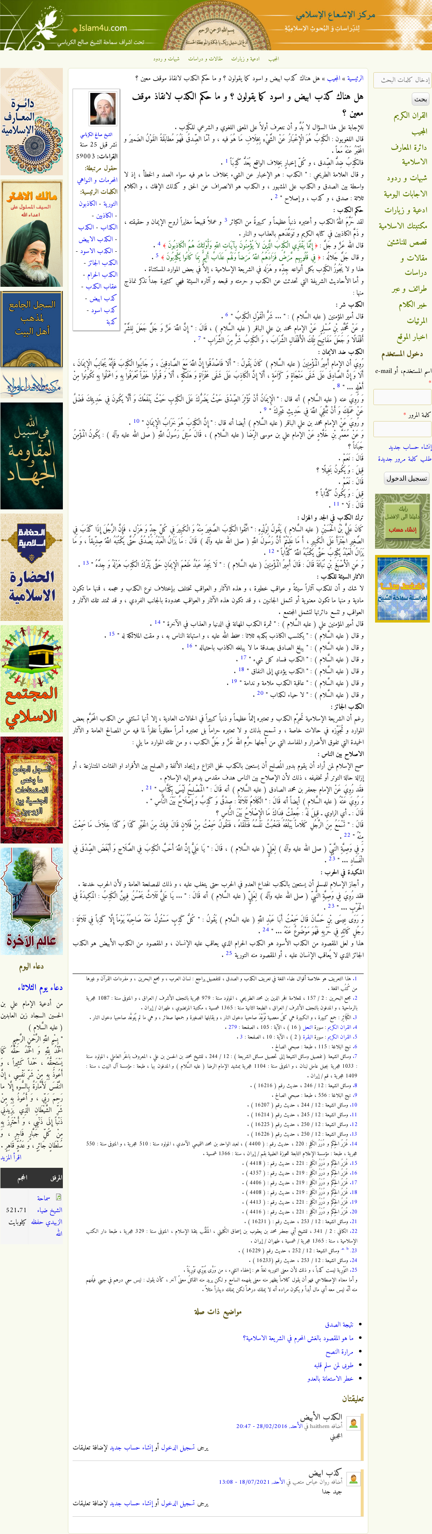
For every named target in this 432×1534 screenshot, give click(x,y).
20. (353, 1212)
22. (353, 1231)
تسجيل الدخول (178, 1448)
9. (355, 1095)
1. (355, 979)
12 (271, 551)
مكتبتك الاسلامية (403, 226)
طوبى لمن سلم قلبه (334, 1365)
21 (149, 788)
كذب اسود (104, 310)
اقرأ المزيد (10, 1158)
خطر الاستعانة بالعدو (331, 1379)
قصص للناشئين (407, 242)
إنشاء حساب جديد (131, 1448)
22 (347, 835)
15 (111, 634)
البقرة (308, 1037)
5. (355, 1037)
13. (353, 1134)
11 (336, 504)
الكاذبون (88, 204)
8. (355, 1086)
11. (353, 1115)
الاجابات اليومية (405, 194)
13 (85, 563)
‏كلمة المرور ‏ (417, 415)
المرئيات (417, 321)
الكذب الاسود (96, 251)
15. (353, 1163)
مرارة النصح (340, 1352)
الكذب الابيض (95, 239)
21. (353, 1222)
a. (343, 1248)
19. (353, 1202)
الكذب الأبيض (321, 1417)
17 (243, 658)
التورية (110, 204)
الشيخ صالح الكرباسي (96, 135)
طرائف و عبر (409, 289)
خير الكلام (413, 305)
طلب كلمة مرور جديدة (405, 459)
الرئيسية (355, 78)
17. (353, 1183)
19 (234, 681)
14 (157, 622)
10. (353, 1105)
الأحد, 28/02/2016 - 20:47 (269, 1426)
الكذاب (108, 228)
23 (332, 859)
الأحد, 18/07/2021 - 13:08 (252, 1482)
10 (136, 421)
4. (355, 1027)
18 (241, 669)
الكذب (86, 228)
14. (353, 1144)
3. (355, 1018)
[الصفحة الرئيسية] (216, 48)
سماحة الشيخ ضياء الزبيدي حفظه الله (46, 1216)
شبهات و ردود (166, 59)
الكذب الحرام (102, 275)
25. (353, 1270)
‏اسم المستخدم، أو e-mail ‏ (403, 377)
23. (353, 1251)
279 (232, 1027)
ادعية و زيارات (245, 59)
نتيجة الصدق (339, 1325)
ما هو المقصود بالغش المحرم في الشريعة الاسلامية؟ (298, 1338)
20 (260, 693)
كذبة (111, 322)
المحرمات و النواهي (97, 180)
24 (265, 930)
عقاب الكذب (101, 287)
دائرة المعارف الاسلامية (409, 155)
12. (353, 1124)
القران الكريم (339, 1027)
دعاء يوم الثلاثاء (40, 987)
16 (189, 646)
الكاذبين (104, 216)
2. (355, 998)
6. (355, 1047)
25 (229, 953)
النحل (308, 1027)
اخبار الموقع (412, 337)
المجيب (273, 59)
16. (353, 1173)
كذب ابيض (103, 299)
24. (353, 1260)
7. (355, 1056)
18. (353, 1192)
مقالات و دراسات (205, 59)
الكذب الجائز (102, 263)
